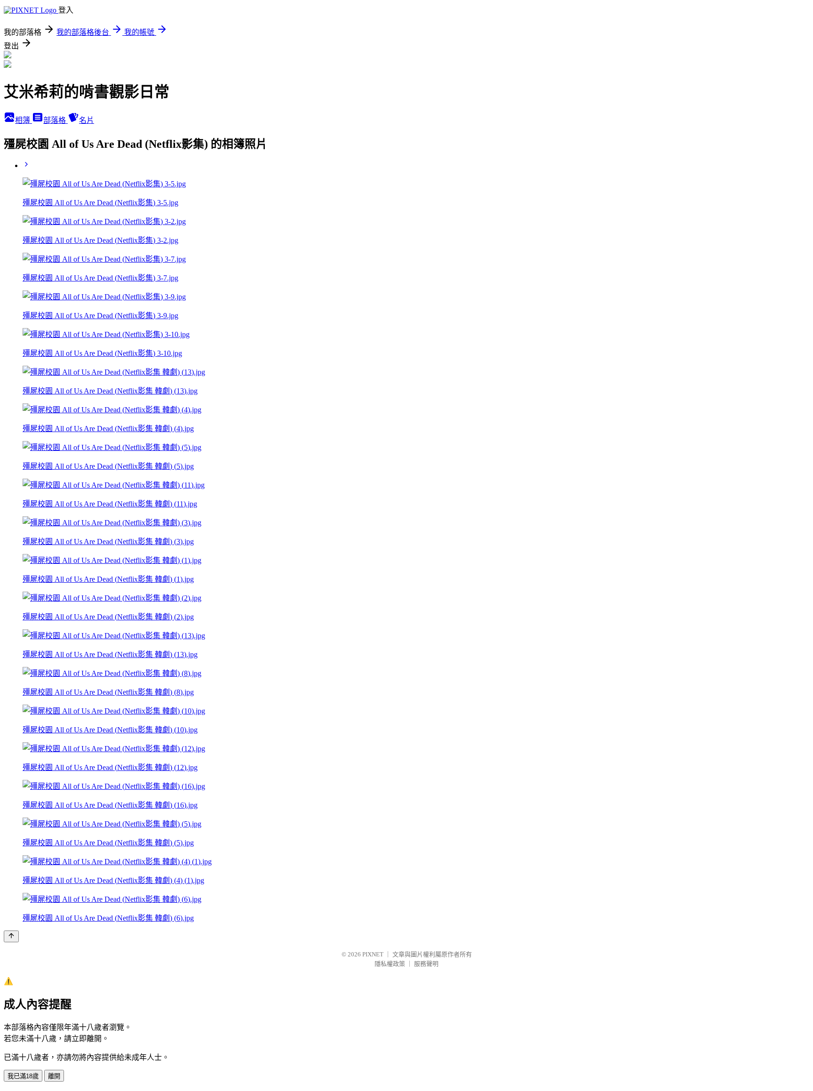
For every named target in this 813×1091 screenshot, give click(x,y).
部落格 (55, 120)
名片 (86, 120)
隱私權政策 (390, 963)
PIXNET (372, 954)
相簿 (23, 120)
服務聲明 (426, 963)
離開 (54, 1076)
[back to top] (11, 936)
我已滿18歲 (23, 1076)
